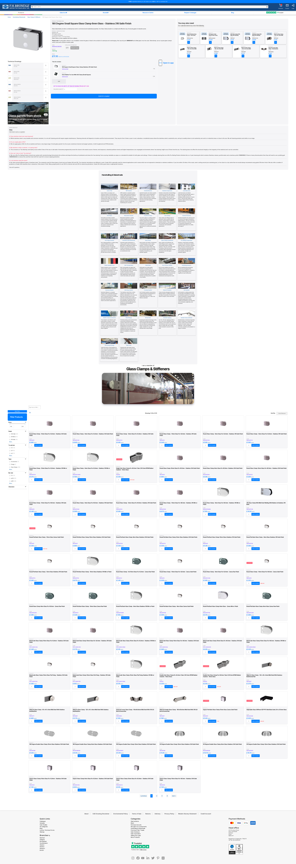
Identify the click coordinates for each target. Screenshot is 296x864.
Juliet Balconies (186, 196)
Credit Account (206, 814)
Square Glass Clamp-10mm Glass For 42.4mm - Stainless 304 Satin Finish (48, 779)
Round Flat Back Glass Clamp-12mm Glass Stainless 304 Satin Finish (178, 537)
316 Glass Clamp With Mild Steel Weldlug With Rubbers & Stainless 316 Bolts (256, 35)
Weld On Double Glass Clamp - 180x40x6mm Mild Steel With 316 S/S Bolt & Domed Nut (178, 710)
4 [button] (167, 796)
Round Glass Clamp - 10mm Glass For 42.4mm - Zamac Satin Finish (178, 571)
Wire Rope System (128, 297)
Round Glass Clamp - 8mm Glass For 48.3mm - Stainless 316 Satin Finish (93, 503)
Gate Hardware (135, 832)
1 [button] (151, 796)
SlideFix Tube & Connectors (109, 323)
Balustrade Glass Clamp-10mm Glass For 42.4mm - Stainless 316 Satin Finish (92, 641)
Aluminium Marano (109, 295)
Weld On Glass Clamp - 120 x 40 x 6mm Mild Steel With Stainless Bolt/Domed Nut (191, 48)
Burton (42, 850)
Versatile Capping (167, 323)
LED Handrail (186, 296)
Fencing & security (136, 825)
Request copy (74, 48)
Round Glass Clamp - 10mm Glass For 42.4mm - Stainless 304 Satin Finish (48, 434)
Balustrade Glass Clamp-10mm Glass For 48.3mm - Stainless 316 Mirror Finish (266, 641)
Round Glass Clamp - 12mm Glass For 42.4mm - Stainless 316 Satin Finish (267, 434)
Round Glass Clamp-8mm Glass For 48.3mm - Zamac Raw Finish (47, 606)
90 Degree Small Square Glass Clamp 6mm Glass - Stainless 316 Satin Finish (213, 35)
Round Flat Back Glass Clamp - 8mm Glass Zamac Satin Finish (176, 606)
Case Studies (43, 825)
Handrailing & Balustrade (19, 17)
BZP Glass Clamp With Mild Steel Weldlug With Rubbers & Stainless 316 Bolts (235, 35)
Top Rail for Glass (148, 221)
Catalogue (43, 821)
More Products (135, 837)
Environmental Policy (120, 814)
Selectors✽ (63, 12)
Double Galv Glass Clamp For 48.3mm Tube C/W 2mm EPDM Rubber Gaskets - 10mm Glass (222, 675)
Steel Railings (128, 325)
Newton (42, 846)
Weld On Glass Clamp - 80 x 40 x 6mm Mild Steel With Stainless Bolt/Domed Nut (278, 35)
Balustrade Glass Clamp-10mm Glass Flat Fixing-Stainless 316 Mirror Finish (135, 675)
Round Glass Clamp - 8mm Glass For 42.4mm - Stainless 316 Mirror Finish (91, 469)
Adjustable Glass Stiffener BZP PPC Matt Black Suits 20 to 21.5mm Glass (267, 709)
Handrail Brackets (148, 196)
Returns (148, 814)
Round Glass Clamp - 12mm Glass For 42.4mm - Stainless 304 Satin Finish (134, 434)
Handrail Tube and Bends (186, 323)
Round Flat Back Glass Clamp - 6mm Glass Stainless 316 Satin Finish (191, 35)
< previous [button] (143, 796)
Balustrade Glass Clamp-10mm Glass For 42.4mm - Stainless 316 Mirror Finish (136, 641)
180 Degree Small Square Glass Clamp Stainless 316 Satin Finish (79, 67)
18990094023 (13, 156)
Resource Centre (148, 12)
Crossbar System (148, 293)
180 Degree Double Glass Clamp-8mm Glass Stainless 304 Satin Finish (92, 744)
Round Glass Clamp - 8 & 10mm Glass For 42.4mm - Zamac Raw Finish (135, 571)
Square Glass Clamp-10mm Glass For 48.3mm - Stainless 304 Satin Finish (178, 779)
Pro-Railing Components (186, 246)
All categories (44, 826)
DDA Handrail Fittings (109, 352)
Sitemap (42, 832)
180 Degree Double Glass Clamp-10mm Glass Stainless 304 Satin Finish (49, 744)
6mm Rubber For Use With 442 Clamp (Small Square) (76, 74)
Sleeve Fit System (167, 293)
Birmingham (43, 841)
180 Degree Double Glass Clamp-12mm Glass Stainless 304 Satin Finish (136, 744)
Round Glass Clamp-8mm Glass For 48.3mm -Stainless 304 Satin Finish (222, 468)
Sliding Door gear (136, 835)
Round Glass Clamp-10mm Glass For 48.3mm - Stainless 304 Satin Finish (180, 468)
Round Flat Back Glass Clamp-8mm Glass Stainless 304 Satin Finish (134, 537)
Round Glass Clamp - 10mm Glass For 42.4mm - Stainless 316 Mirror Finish (48, 469)
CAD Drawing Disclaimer (101, 814)
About (86, 814)
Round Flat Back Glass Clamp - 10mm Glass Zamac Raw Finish (90, 606)
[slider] (9, 423)
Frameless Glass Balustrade (128, 246)
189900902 (242, 155)
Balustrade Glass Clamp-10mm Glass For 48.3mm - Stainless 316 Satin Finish (222, 641)
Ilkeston (42, 845)
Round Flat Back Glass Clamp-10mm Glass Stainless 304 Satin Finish (91, 537)
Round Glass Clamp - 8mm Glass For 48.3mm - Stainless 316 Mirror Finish (221, 503)
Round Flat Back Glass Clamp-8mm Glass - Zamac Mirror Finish (220, 606)
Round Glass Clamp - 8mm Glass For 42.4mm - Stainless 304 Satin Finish (93, 434)
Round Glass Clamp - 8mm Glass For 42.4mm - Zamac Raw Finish (221, 571)
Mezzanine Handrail (128, 221)
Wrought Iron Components (139, 826)
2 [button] (156, 796)
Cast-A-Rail (109, 196)
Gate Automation (136, 833)
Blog (232, 12)
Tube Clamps (167, 221)
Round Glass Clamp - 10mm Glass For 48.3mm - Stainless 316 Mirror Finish (178, 503)
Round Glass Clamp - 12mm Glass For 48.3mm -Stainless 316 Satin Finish (136, 503)
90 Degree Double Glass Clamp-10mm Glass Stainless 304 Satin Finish (179, 744)
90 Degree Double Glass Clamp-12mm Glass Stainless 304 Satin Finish (266, 744)
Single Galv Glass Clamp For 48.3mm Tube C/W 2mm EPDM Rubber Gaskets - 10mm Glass (134, 469)
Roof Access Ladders (167, 270)
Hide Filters (17, 411)
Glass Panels (148, 246)
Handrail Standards (186, 221)
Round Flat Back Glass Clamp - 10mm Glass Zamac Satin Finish (46, 537)
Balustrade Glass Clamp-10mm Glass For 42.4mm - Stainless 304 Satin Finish (49, 641)
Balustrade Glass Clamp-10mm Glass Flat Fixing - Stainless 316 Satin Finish (91, 675)
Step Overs (128, 350)
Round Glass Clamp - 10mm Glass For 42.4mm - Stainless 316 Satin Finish (178, 434)
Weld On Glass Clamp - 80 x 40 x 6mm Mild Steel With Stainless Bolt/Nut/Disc (218, 48)
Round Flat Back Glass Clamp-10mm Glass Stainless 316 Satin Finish (221, 537)
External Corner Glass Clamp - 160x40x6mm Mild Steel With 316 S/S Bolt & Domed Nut (273, 48)
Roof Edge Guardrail (109, 246)
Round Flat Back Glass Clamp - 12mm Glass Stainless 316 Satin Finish (48, 571)
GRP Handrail (128, 196)
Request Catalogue (190, 12)
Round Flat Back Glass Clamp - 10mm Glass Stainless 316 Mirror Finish (92, 571)
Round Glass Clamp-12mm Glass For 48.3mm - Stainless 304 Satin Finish (267, 468)
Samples (42, 823)
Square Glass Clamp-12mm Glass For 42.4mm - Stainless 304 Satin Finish (134, 779)
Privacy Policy (169, 814)
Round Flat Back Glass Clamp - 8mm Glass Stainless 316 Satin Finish (265, 537)
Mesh (132, 823)
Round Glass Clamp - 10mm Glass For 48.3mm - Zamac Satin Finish (265, 571)
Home (9, 17)
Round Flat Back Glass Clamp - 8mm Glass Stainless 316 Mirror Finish (135, 606)
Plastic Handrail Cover (109, 271)
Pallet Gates (148, 271)
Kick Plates (109, 221)
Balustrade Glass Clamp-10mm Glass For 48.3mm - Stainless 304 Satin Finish (179, 641)
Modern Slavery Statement (187, 814)
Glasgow (42, 839)
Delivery (157, 814)
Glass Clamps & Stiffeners (33, 17)
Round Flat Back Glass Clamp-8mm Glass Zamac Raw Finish (263, 606)
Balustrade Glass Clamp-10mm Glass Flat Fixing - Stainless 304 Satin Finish (48, 675)
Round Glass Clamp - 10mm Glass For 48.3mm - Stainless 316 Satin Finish (47, 503)
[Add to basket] (188, 42)
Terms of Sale (136, 814)
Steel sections (135, 821)
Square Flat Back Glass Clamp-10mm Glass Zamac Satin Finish (220, 709)
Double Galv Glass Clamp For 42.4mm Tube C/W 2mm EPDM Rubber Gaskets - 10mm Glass (178, 675)
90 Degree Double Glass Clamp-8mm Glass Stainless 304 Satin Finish (222, 744)
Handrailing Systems (186, 269)
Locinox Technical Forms (47, 830)
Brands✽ (105, 12)
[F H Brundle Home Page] (15, 7)
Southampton (44, 843)
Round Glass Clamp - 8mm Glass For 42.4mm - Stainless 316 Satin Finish (223, 434)
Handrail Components (167, 196)
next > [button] (174, 796)
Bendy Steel (148, 323)
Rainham (42, 838)
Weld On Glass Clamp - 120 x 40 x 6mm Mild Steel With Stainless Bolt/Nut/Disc (246, 48)
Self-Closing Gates (128, 270)
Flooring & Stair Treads (137, 830)
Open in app (168, 63)
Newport (42, 848)
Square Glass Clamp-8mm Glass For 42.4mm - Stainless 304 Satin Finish (93, 778)
